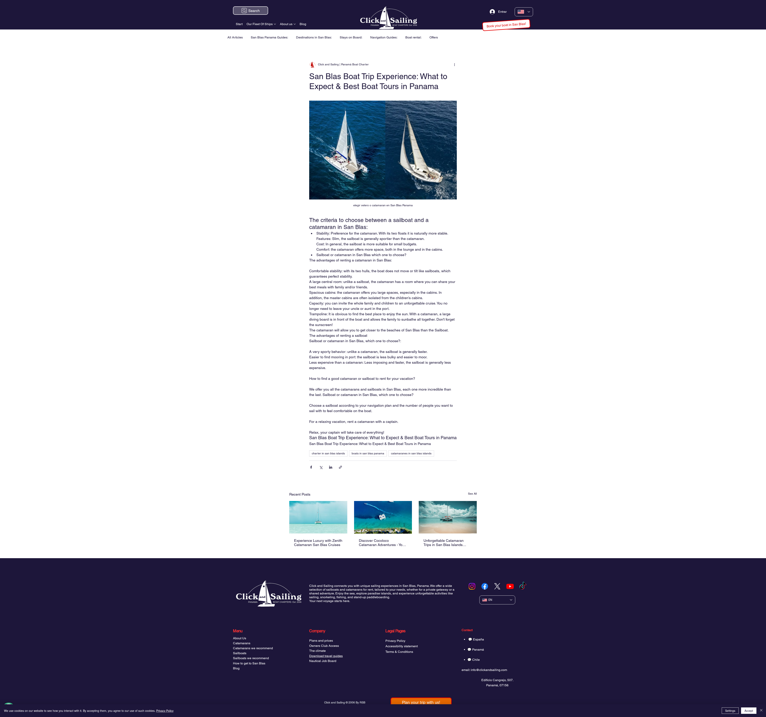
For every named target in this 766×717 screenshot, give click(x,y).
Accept (748, 711)
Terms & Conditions (399, 652)
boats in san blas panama (368, 453)
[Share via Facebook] (311, 467)
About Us (239, 638)
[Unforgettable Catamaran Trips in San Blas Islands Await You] (448, 517)
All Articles (235, 37)
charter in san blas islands (328, 453)
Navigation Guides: (383, 37)
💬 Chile (473, 660)
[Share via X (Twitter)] (321, 467)
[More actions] (454, 64)
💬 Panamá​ (475, 649)
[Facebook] (484, 586)
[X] (497, 586)
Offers (433, 37)
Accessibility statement (401, 646)
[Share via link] (340, 467)
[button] (506, 25)
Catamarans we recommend (253, 648)
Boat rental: (413, 37)
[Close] (761, 710)
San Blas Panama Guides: (269, 37)
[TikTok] (522, 586)
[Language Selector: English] (524, 11)
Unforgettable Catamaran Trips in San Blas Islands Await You (443, 542)
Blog (236, 668)
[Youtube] (510, 586)
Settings (730, 711)
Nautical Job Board (322, 661)
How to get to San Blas (249, 663)
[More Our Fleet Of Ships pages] (275, 24)
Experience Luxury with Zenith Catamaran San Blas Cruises (318, 542)
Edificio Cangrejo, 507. (497, 680)
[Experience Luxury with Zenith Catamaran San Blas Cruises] (318, 517)
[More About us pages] (295, 24)
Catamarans (241, 643)
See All (472, 493)
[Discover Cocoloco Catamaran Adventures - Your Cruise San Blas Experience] (383, 517)
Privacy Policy (395, 641)
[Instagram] (472, 586)
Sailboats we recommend (251, 658)
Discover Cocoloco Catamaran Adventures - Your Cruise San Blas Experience (382, 542)
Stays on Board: (351, 37)
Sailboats (239, 653)
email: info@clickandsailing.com (484, 670)
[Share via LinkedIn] (331, 467)
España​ (478, 639)
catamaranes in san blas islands (411, 453)
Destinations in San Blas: (314, 37)
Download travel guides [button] (326, 656)
